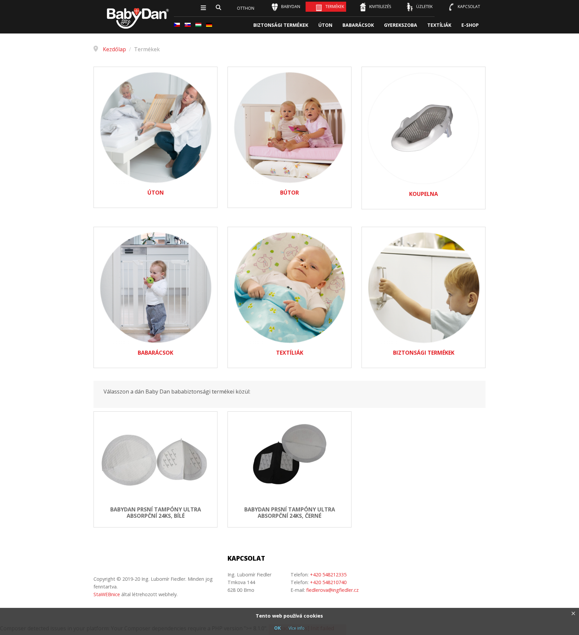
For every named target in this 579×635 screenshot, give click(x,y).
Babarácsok (358, 25)
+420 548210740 (328, 582)
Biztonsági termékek (280, 25)
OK (277, 628)
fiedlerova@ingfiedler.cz (332, 590)
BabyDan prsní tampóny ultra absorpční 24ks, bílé (155, 512)
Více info (296, 628)
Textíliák (439, 25)
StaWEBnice (106, 594)
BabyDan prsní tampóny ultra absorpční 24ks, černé (289, 512)
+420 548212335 (328, 574)
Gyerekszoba (400, 25)
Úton (325, 25)
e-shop (470, 25)
